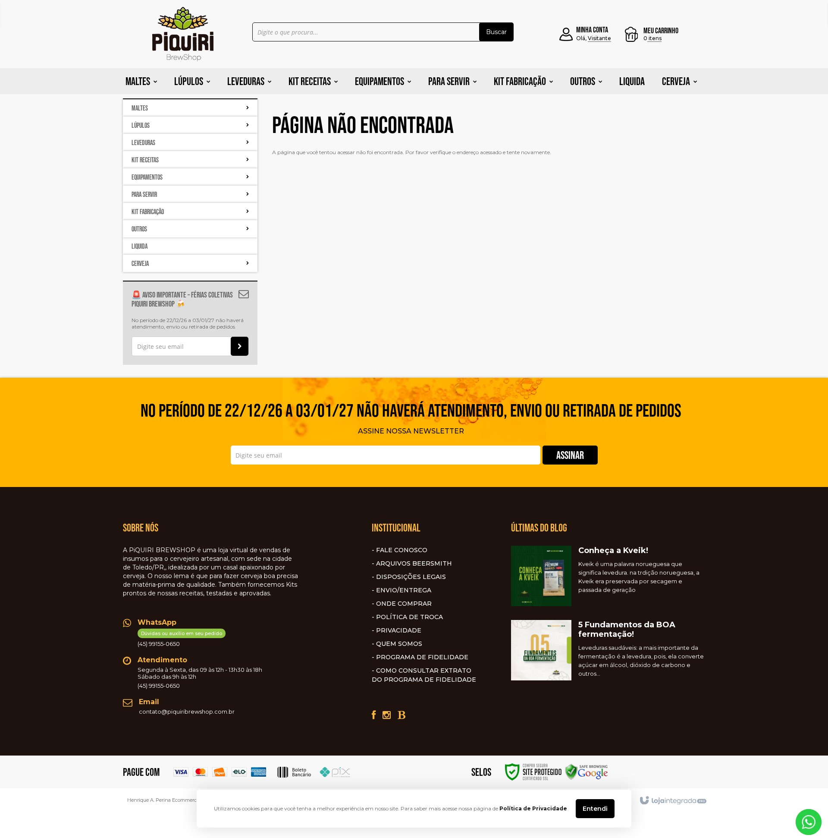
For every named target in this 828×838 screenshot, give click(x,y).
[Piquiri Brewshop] (182, 34)
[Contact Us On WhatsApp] (809, 821)
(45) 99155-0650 (180, 638)
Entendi (595, 809)
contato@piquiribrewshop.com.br (187, 711)
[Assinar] (239, 346)
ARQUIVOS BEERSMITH (414, 563)
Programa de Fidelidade (422, 657)
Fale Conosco (401, 550)
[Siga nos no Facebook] (374, 715)
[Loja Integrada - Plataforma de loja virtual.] (672, 801)
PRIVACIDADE (398, 630)
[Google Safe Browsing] (586, 771)
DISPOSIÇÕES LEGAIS (411, 577)
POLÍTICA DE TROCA (409, 617)
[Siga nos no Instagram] (387, 715)
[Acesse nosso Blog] (401, 715)
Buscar (496, 32)
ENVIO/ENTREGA (403, 590)
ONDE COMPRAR (404, 603)
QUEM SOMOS (399, 644)
